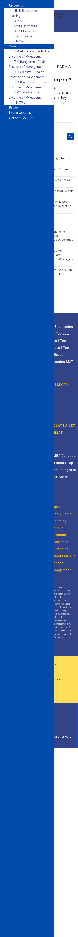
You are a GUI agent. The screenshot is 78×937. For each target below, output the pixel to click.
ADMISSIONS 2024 (59, 15)
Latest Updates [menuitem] (20, 113)
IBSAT (58, 433)
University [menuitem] (16, 5)
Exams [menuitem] (14, 108)
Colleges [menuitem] (15, 46)
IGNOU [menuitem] (19, 21)
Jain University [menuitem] (24, 36)
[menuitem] (19, 41)
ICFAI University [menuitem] (25, 31)
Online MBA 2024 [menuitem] (21, 118)
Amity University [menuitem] (25, 26)
